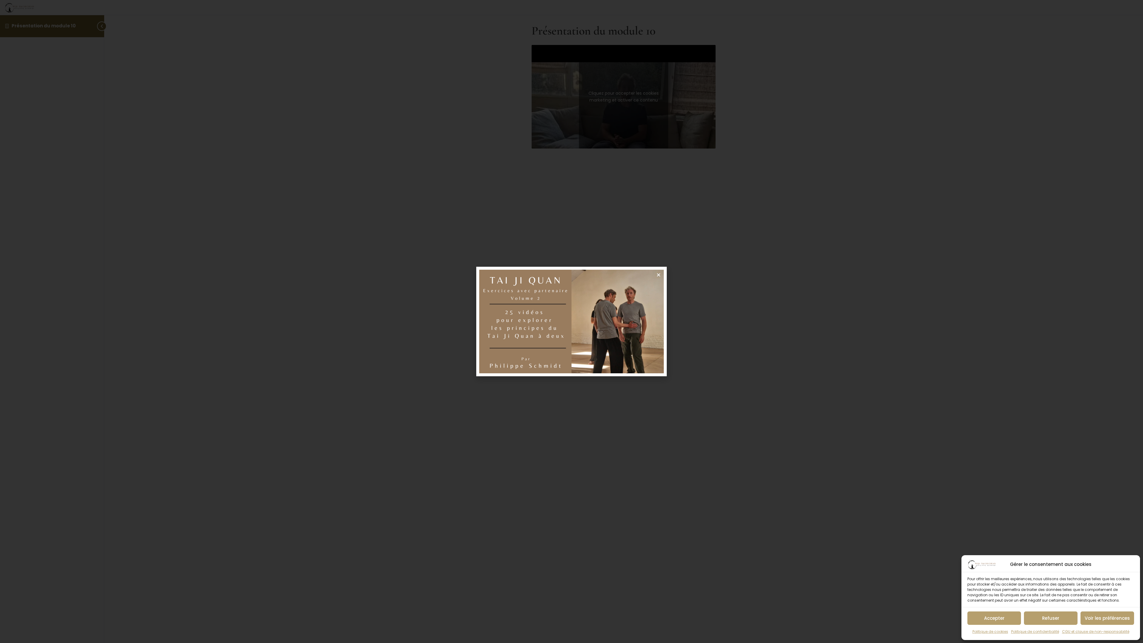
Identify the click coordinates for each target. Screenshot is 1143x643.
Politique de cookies (990, 631)
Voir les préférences (1107, 618)
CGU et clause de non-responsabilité (1095, 631)
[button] (658, 275)
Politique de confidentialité (1035, 631)
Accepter (994, 618)
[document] (571, 321)
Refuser (1050, 618)
